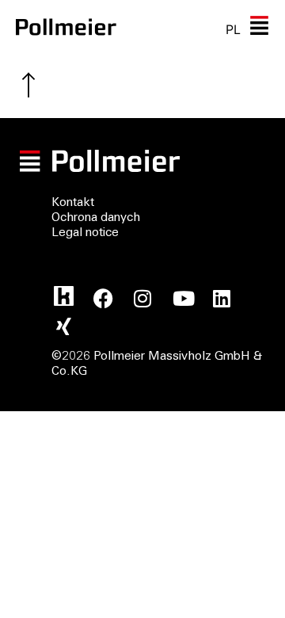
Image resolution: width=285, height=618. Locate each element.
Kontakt (72, 203)
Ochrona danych (95, 218)
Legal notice (85, 233)
